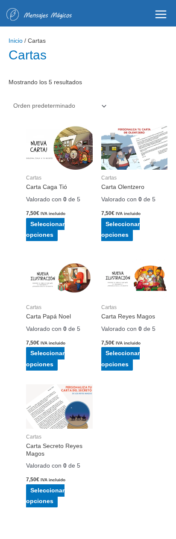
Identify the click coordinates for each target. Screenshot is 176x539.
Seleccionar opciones (45, 229)
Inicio (16, 41)
